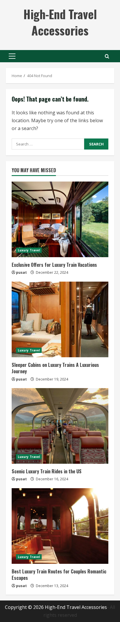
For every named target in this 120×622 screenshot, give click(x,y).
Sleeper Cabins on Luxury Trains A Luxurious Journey (55, 368)
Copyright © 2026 (25, 607)
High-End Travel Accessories (60, 22)
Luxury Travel (29, 250)
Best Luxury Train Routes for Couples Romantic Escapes (59, 574)
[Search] (107, 56)
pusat (21, 272)
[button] (12, 56)
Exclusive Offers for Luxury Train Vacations (54, 264)
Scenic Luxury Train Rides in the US (47, 471)
